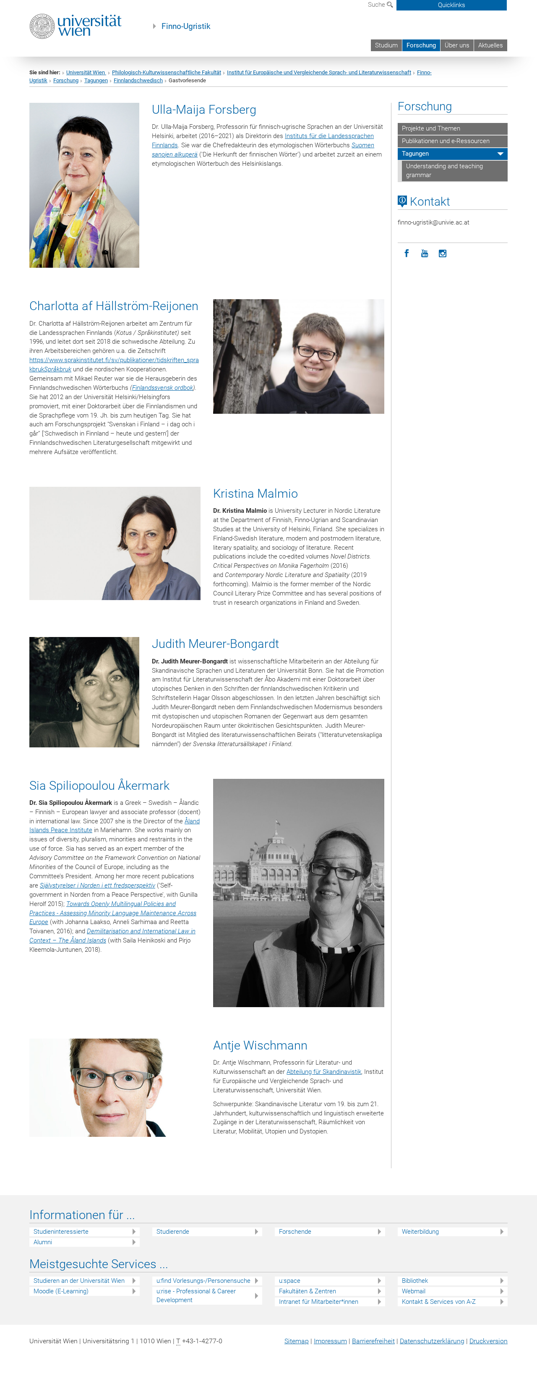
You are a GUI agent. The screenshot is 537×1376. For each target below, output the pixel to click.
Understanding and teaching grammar (444, 170)
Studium (386, 45)
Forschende (295, 1231)
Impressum (330, 1341)
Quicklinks (451, 5)
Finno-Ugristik (186, 26)
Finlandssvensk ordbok (162, 388)
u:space (289, 1281)
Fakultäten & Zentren (307, 1291)
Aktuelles (490, 45)
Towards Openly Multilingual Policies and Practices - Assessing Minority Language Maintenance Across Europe (112, 913)
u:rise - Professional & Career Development (196, 1295)
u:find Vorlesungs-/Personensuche (203, 1281)
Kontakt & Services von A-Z (439, 1302)
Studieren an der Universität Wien (79, 1281)
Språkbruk (57, 369)
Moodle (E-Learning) (61, 1291)
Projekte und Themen (431, 128)
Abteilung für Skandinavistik (324, 1072)
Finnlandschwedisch (138, 80)
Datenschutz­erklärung (432, 1341)
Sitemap (296, 1341)
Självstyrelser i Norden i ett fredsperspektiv (97, 885)
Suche (377, 4)
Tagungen (96, 80)
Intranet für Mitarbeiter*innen (318, 1302)
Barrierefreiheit (373, 1341)
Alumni (43, 1242)
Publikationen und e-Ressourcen (446, 141)
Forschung (421, 45)
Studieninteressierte (61, 1231)
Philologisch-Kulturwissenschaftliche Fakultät (166, 72)
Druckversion (488, 1341)
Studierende (172, 1231)
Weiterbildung (420, 1231)
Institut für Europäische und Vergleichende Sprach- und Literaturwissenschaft (319, 72)
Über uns (457, 45)
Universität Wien (86, 72)
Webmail (413, 1291)
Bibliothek (415, 1281)
